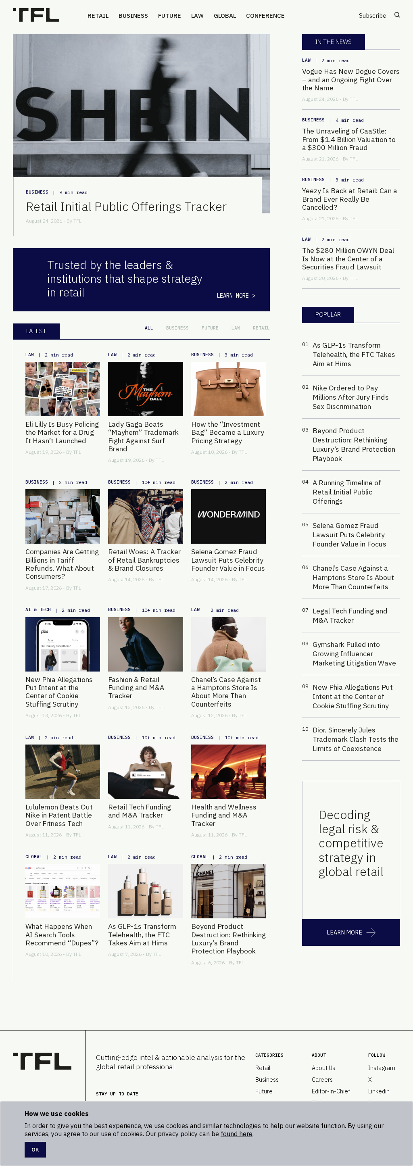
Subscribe (372, 15)
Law (197, 15)
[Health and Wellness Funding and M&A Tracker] (228, 772)
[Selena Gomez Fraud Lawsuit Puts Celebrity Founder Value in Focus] (228, 516)
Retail (98, 15)
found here (236, 1134)
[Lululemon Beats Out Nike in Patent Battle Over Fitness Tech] (62, 772)
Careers (322, 1079)
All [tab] (149, 328)
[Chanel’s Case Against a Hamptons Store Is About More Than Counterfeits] (228, 644)
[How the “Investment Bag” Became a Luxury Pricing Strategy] (228, 389)
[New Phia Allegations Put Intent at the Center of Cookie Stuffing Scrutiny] (62, 644)
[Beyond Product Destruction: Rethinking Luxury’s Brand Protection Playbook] (228, 891)
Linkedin (379, 1091)
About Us (323, 1068)
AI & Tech (38, 609)
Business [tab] (177, 328)
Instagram (381, 1068)
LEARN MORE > (236, 295)
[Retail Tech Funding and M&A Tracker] (145, 772)
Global (225, 15)
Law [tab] (236, 328)
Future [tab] (210, 328)
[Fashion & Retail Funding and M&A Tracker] (145, 644)
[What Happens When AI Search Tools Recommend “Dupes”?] (62, 891)
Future (169, 15)
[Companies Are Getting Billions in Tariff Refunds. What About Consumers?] (62, 516)
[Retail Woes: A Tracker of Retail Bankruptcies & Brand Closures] (145, 516)
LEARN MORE (344, 932)
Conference (265, 15)
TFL (77, 221)
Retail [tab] (261, 328)
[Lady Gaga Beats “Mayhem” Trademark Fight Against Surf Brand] (145, 389)
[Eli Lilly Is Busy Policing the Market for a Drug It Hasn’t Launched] (62, 389)
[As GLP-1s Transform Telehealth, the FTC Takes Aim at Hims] (145, 891)
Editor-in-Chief (331, 1091)
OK (35, 1149)
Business (133, 15)
